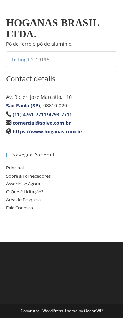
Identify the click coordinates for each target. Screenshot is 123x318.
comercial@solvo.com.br (42, 123)
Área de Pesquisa (23, 200)
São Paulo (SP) (23, 105)
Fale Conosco (19, 208)
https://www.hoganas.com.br (47, 131)
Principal (15, 168)
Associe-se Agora (23, 184)
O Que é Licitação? (24, 191)
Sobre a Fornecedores (28, 176)
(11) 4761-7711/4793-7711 (42, 114)
